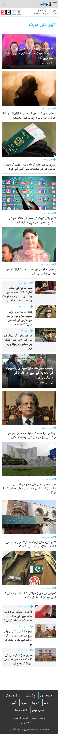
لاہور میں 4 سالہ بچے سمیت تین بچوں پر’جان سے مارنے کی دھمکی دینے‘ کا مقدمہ (19, 318)
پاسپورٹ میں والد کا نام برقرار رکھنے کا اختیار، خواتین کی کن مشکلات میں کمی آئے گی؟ (29, 166)
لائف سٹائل (20, 710)
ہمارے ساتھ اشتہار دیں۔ (29, 722)
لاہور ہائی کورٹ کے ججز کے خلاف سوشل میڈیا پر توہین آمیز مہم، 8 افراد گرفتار (32, 220)
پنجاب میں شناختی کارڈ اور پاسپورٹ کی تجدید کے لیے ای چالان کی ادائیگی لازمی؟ (29, 372)
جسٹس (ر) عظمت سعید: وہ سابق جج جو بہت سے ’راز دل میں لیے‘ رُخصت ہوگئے (32, 435)
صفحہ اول (46, 695)
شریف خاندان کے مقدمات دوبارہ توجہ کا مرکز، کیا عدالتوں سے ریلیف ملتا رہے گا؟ (29, 53)
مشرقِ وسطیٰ (14, 695)
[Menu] (55, 4)
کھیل (13, 702)
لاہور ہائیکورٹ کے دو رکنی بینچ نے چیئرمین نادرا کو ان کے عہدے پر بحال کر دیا (18, 637)
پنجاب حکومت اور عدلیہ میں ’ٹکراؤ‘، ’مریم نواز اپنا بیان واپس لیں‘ (31, 271)
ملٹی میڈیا (38, 710)
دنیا (46, 702)
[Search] (4, 4)
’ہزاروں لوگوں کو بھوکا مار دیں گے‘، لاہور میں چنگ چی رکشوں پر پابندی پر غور (18, 342)
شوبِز (24, 702)
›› (28, 672)
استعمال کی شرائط (20, 718)
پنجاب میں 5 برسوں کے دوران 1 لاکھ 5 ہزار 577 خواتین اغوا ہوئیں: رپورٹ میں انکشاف (29, 115)
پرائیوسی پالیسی (38, 718)
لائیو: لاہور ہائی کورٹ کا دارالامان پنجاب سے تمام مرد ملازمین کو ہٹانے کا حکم (31, 544)
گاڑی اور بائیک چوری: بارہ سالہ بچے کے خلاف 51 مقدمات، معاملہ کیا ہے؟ (18, 616)
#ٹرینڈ (35, 702)
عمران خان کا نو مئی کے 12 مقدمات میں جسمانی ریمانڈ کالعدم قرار (18, 659)
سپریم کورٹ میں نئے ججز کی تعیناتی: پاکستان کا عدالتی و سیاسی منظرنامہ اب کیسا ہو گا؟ (29, 488)
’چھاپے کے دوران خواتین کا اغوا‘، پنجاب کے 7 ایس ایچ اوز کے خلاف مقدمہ (30, 595)
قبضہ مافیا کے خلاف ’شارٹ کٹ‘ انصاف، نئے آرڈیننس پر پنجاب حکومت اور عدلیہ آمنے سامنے (17, 294)
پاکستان (30, 695)
